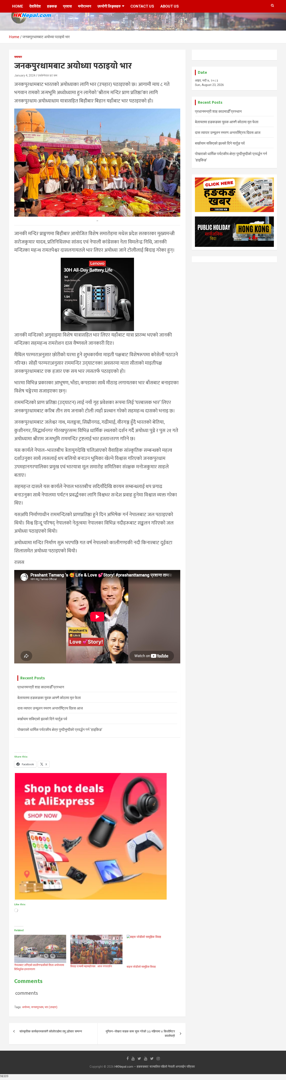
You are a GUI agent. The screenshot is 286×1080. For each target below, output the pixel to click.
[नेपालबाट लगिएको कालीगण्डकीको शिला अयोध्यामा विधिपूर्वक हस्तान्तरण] (40, 949)
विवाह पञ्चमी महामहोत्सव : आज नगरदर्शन (91, 966)
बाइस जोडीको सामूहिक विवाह (141, 966)
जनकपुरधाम (37, 1007)
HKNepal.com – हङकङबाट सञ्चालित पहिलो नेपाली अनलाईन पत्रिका (155, 1066)
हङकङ (52, 6)
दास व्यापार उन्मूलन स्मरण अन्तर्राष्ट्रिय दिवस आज (50, 708)
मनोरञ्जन (84, 6)
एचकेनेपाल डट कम (47, 75)
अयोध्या (26, 1007)
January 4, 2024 (24, 75)
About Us (169, 6)
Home (17, 6)
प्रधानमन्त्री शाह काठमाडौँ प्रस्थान (40, 687)
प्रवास (67, 6)
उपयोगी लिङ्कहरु (109, 6)
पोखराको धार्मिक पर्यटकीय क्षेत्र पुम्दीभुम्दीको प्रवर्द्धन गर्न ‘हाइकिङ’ (59, 729)
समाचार (18, 56)
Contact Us (142, 6)
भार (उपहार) (51, 1007)
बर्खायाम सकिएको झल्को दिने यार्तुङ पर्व (42, 719)
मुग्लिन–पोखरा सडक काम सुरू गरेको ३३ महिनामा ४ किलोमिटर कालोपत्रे (140, 1033)
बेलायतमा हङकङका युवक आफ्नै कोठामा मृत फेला (49, 697)
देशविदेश (35, 6)
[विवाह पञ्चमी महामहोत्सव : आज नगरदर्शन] (96, 949)
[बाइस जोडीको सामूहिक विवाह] (153, 950)
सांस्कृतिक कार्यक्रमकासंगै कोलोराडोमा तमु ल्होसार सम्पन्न (50, 1031)
